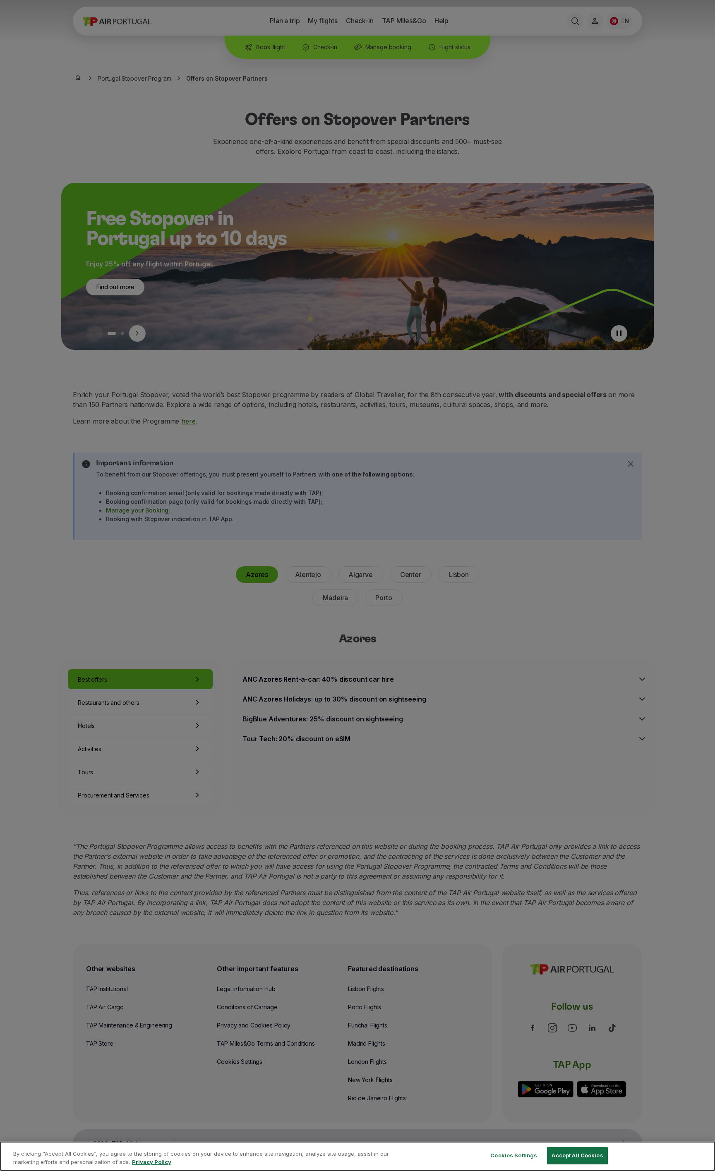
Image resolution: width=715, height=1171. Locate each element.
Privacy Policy (151, 1162)
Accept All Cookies (577, 1155)
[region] (357, 1156)
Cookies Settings (513, 1155)
